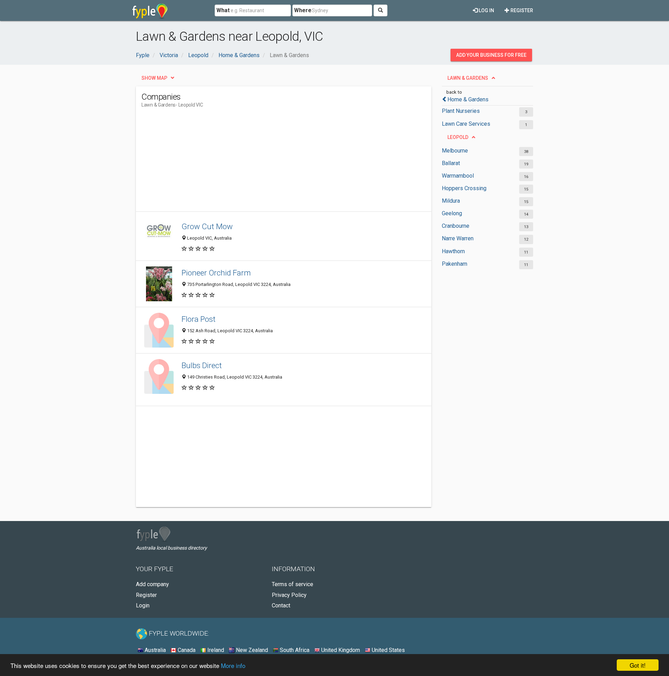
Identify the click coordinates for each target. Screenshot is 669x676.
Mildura (451, 200)
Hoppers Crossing (464, 188)
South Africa (293, 650)
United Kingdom (340, 650)
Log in (486, 10)
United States (387, 650)
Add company (152, 584)
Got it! (638, 665)
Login (142, 605)
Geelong (452, 213)
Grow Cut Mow (207, 226)
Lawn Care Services (466, 124)
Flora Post (199, 319)
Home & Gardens (468, 99)
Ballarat (451, 163)
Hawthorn (453, 251)
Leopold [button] (457, 137)
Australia (154, 650)
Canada (185, 650)
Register (521, 10)
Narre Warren (458, 238)
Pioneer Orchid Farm (216, 272)
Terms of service (292, 584)
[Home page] (150, 10)
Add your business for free (491, 55)
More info (233, 665)
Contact (281, 605)
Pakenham (454, 264)
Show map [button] (154, 78)
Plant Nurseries (461, 111)
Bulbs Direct (202, 365)
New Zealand (251, 650)
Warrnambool (458, 175)
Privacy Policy (289, 595)
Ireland (215, 650)
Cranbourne (455, 226)
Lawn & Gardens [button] (467, 78)
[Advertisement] (268, 162)
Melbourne (455, 150)
